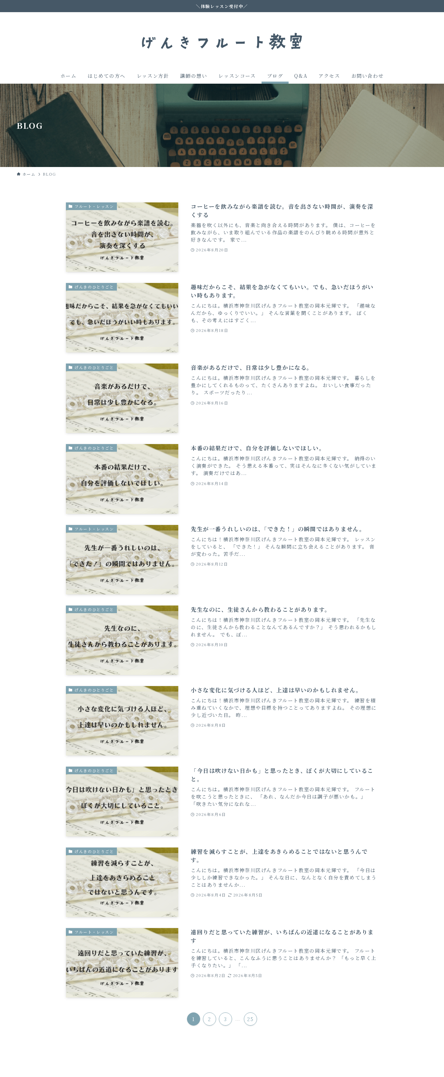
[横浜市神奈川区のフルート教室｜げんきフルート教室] (222, 41)
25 (250, 1019)
